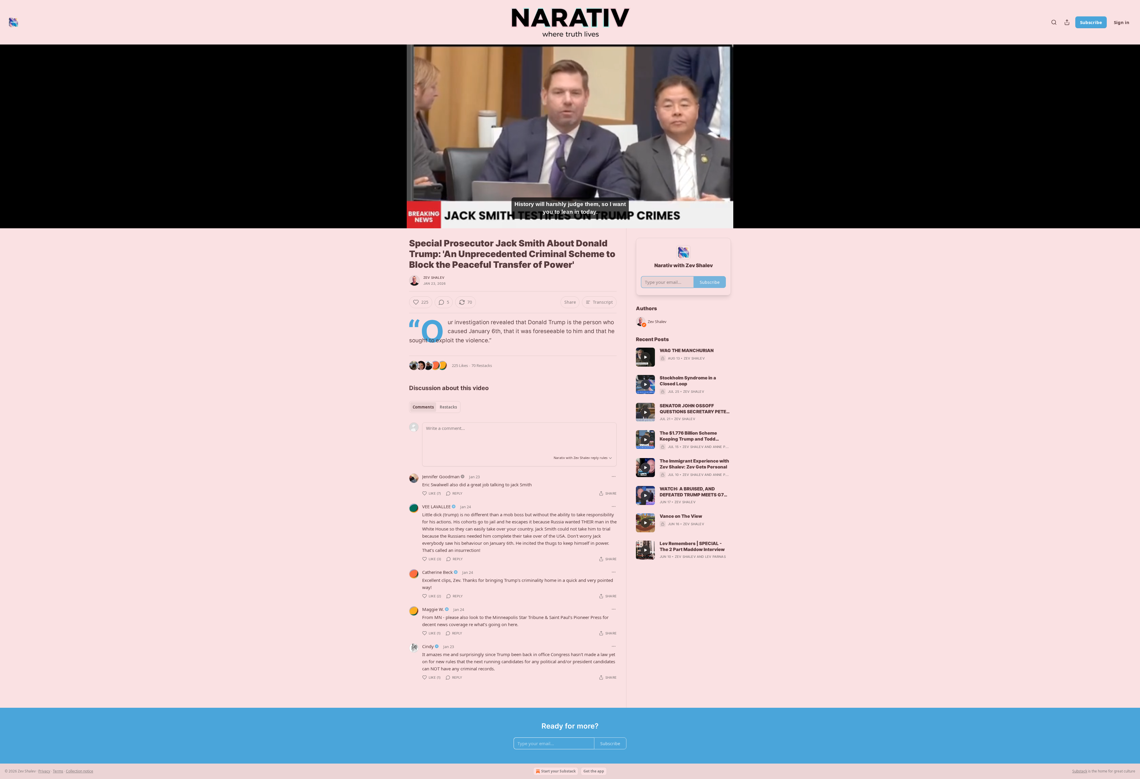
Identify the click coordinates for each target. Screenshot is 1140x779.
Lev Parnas (715, 557)
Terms (58, 771)
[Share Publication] (1067, 22)
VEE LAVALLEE (436, 506)
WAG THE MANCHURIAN (687, 350)
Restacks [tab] (448, 407)
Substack (1079, 771)
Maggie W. (433, 609)
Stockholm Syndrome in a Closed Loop (688, 381)
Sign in (1121, 22)
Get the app (593, 771)
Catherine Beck (437, 572)
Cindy (428, 646)
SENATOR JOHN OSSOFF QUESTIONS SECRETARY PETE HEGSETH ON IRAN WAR (693, 409)
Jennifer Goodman (441, 476)
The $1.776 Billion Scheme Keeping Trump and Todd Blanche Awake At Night (688, 436)
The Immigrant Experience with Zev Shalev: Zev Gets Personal (694, 464)
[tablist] (434, 407)
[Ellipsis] (613, 476)
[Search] (1054, 22)
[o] (645, 357)
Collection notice (79, 771)
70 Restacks (481, 365)
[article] (683, 357)
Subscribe (1091, 22)
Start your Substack (558, 771)
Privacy (44, 771)
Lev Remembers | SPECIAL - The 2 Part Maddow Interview (692, 546)
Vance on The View (681, 516)
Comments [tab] (423, 407)
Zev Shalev (433, 278)
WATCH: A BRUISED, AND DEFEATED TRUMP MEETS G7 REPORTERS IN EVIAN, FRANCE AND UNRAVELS (694, 492)
